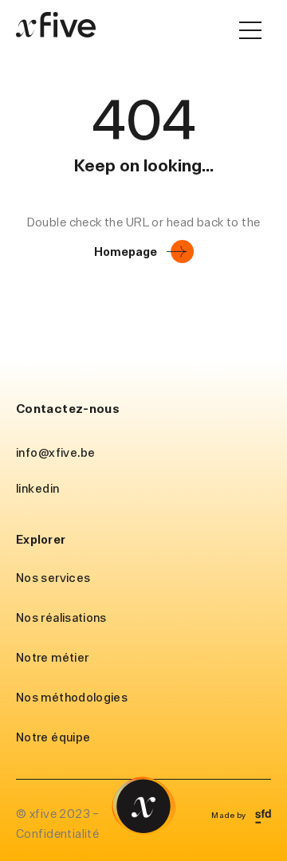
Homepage (125, 251)
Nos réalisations (61, 617)
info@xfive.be (55, 452)
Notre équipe (53, 737)
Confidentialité (57, 833)
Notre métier (52, 657)
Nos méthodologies (72, 697)
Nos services (53, 577)
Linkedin (37, 488)
